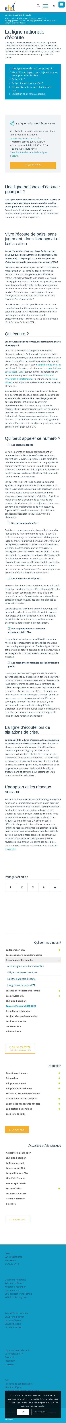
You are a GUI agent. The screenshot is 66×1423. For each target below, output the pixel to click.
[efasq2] (27, 6)
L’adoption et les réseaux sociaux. (29, 93)
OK (23, 1411)
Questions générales (15, 1279)
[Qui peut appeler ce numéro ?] (9, 83)
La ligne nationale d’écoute (18, 15)
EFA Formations (13, 1323)
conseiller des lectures (49, 364)
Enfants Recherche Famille (18, 1293)
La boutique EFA (13, 1327)
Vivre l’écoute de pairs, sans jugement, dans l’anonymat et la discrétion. (34, 74)
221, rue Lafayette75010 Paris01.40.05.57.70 (13, 1260)
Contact (8, 1253)
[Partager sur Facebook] (10, 887)
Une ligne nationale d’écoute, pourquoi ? (32, 68)
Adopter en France (14, 1283)
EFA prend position (14, 1316)
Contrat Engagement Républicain (22, 1390)
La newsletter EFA (14, 1353)
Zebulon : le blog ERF (15, 1297)
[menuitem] (37, 6)
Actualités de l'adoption (17, 1313)
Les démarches (12, 1290)
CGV (7, 1380)
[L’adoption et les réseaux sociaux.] (9, 93)
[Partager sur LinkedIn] (44, 887)
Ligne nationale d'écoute (17, 1350)
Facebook (9, 1357)
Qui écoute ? (18, 79)
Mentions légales (13, 1387)
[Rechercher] (37, 6)
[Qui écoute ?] (9, 79)
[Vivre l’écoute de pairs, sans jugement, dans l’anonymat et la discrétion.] (9, 72)
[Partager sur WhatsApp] (33, 887)
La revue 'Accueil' (14, 1320)
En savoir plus (40, 1411)
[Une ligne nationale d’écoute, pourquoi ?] (9, 68)
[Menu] (44, 6)
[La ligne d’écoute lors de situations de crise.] (9, 87)
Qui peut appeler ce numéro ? (27, 83)
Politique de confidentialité (19, 1383)
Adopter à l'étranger (15, 1286)
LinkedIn (9, 1364)
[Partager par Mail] (55, 887)
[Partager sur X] (21, 887)
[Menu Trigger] (61, 5)
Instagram (10, 1360)
